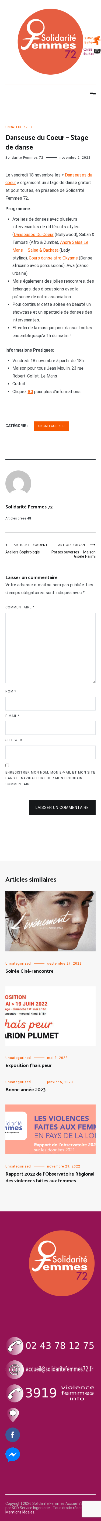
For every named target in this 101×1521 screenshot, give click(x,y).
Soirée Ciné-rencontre (29, 971)
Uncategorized (18, 127)
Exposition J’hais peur (28, 1066)
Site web (13, 740)
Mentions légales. (20, 1512)
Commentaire (19, 607)
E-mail (12, 716)
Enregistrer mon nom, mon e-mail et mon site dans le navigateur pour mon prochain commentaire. (50, 778)
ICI (30, 391)
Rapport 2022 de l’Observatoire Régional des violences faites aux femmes (50, 1177)
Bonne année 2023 (25, 1090)
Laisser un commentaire (62, 807)
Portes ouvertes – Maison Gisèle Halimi (73, 551)
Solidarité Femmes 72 (24, 158)
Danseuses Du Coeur (34, 234)
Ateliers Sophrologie (26, 548)
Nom (10, 691)
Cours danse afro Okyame (53, 258)
